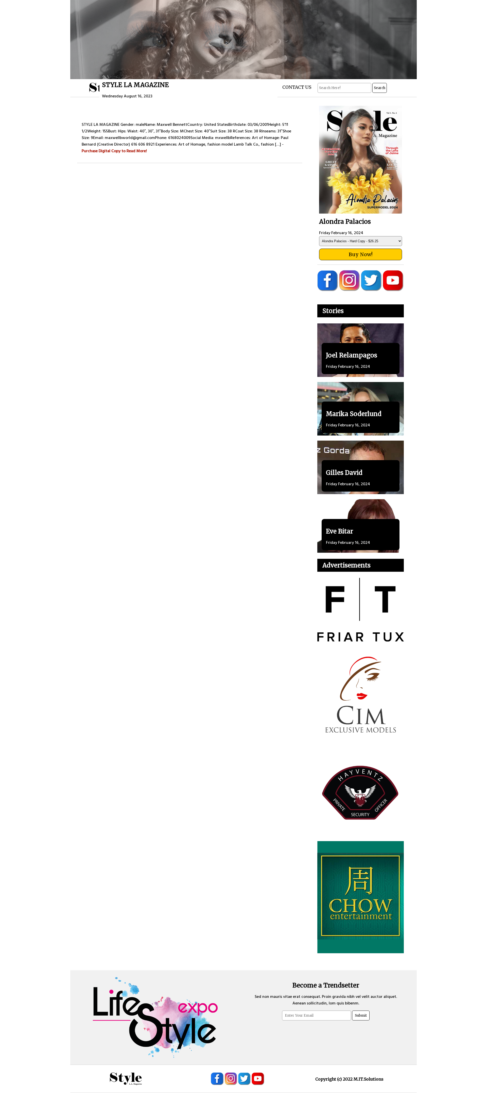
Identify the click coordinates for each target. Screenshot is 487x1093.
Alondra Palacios (345, 221)
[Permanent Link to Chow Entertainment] (360, 897)
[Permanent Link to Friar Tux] (360, 609)
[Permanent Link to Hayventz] (360, 792)
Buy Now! (361, 254)
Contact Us (296, 87)
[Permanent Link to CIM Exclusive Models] (360, 695)
